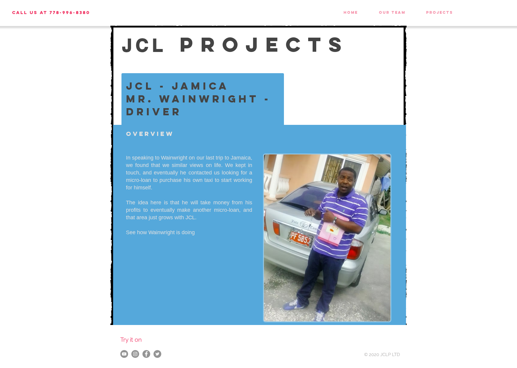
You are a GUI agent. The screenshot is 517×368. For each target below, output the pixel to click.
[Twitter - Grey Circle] (157, 354)
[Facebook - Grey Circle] (146, 354)
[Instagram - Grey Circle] (135, 354)
